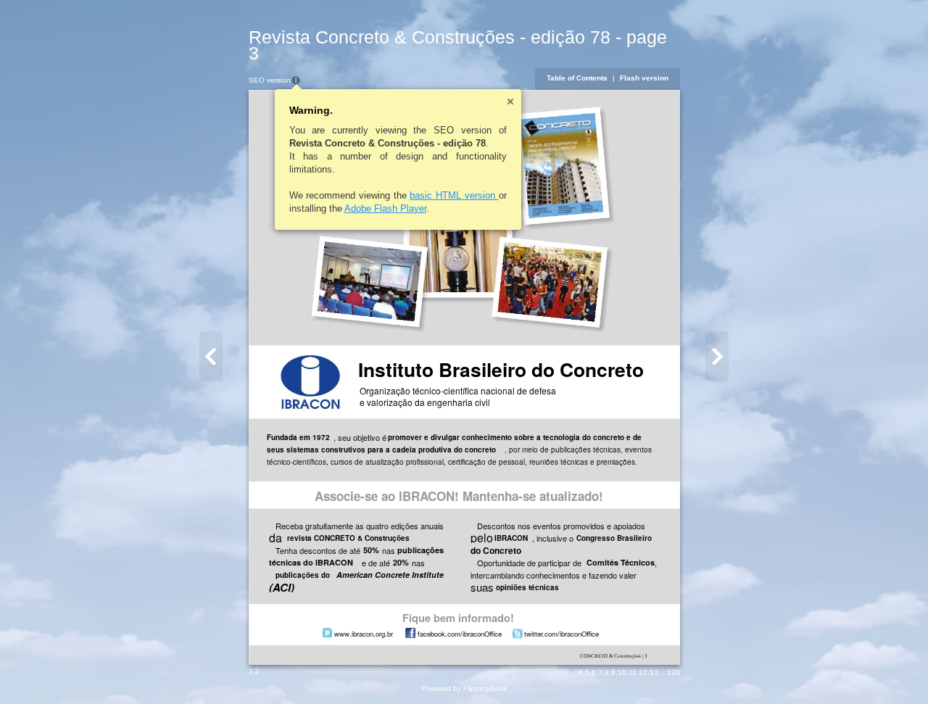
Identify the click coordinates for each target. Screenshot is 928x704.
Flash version (644, 78)
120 (673, 672)
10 (622, 672)
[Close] (510, 101)
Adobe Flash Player (385, 208)
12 (643, 672)
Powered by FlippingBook (464, 688)
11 (633, 672)
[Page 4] (717, 356)
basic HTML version (454, 195)
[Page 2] (211, 356)
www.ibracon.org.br (363, 634)
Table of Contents (577, 78)
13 (654, 672)
